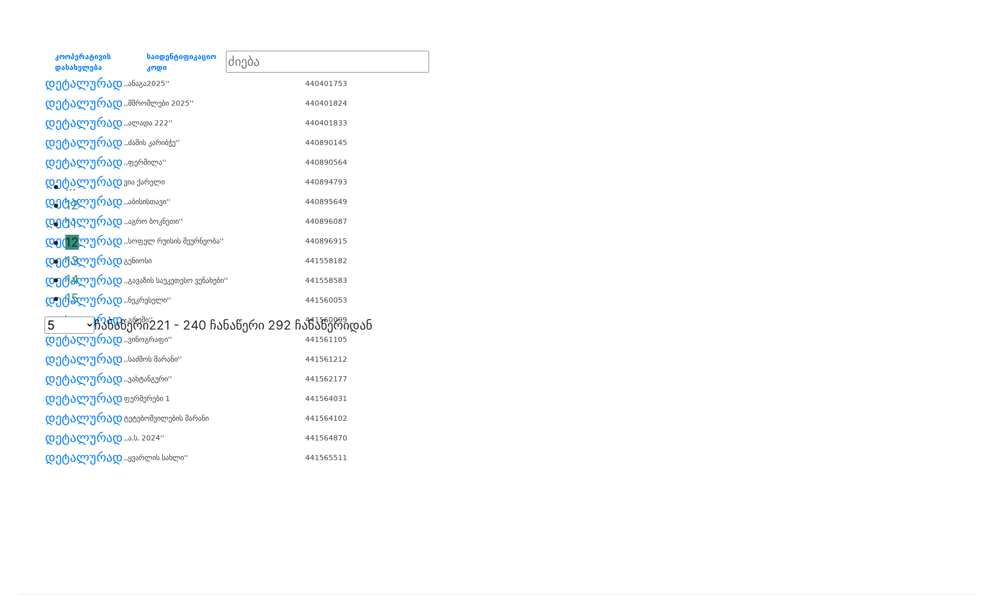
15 (72, 298)
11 (71, 223)
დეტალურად (84, 83)
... (70, 186)
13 (72, 260)
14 (72, 279)
